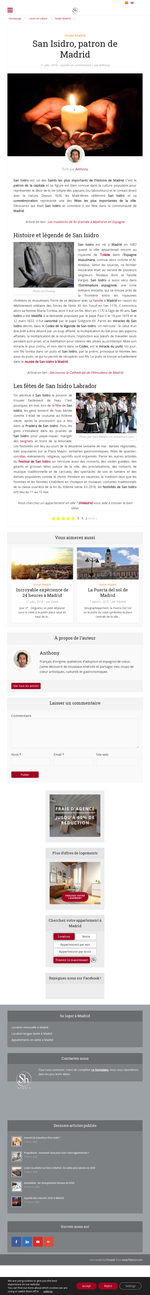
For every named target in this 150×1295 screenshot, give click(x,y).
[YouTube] (38, 1242)
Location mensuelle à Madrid (30, 1027)
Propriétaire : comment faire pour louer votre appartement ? (56, 1152)
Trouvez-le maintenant (71, 960)
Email (59, 754)
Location (64, 936)
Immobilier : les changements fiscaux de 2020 (49, 1182)
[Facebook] (16, 1242)
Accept (86, 1286)
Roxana (121, 601)
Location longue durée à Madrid (32, 1033)
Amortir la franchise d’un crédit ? (42, 1137)
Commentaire (21, 716)
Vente (86, 936)
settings (48, 1291)
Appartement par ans (75, 944)
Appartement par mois (75, 951)
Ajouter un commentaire (75, 65)
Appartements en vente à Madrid (32, 1040)
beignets (26, 441)
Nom (16, 754)
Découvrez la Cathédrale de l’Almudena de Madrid (86, 372)
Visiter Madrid (75, 35)
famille (98, 300)
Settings (130, 1286)
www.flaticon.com (132, 1260)
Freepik (110, 1260)
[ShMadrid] (75, 9)
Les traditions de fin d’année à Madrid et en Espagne (86, 222)
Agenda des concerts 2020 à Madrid (44, 1197)
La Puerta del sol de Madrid (108, 592)
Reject (108, 1286)
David (54, 601)
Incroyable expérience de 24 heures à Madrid (42, 592)
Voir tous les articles (26, 686)
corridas (19, 456)
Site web (102, 754)
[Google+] (49, 1242)
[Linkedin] (27, 1242)
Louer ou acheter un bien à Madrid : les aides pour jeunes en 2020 (59, 1167)
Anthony (104, 65)
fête (58, 405)
